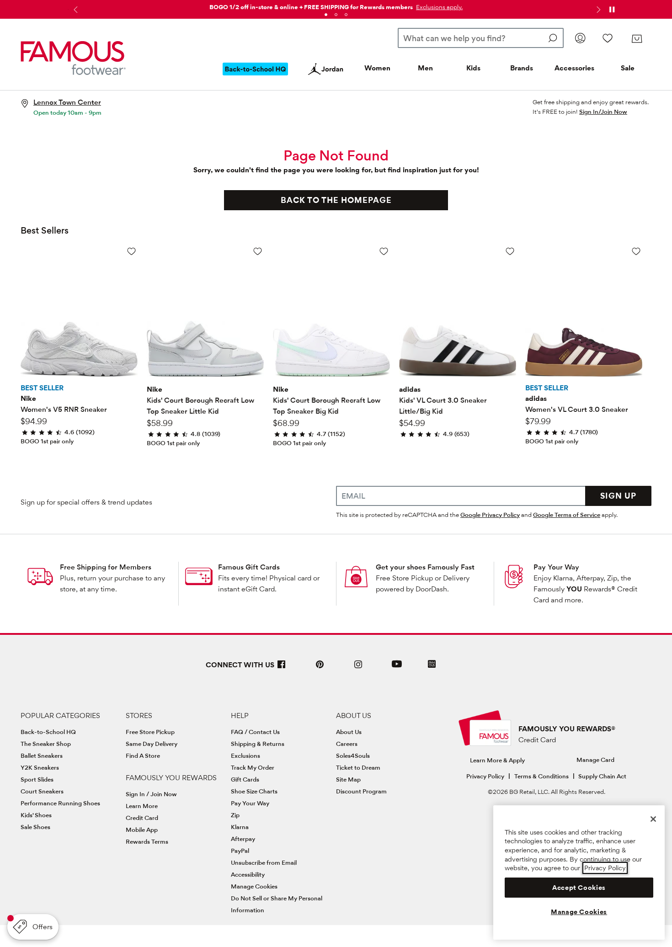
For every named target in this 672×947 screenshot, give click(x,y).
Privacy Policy (485, 776)
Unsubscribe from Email (264, 862)
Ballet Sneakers (42, 755)
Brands (521, 68)
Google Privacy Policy (490, 514)
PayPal (240, 850)
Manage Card (595, 759)
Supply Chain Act (602, 776)
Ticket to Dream (358, 767)
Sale (628, 68)
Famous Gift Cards (249, 567)
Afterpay (243, 838)
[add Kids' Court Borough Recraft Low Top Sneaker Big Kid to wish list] (384, 251)
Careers (346, 743)
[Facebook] (281, 668)
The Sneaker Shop (46, 743)
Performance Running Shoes (60, 803)
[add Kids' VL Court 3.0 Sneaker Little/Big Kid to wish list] (510, 251)
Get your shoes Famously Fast (425, 567)
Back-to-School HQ (48, 731)
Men (425, 68)
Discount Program (361, 791)
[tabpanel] (336, 5)
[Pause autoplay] (611, 9)
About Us (349, 731)
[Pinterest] (320, 668)
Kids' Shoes (36, 815)
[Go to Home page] (73, 58)
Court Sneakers (42, 791)
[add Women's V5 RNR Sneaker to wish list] (131, 251)
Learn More (142, 805)
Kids (473, 68)
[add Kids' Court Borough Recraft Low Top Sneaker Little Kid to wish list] (257, 251)
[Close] (653, 819)
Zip (235, 815)
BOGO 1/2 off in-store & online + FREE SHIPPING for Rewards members (311, 7)
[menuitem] (255, 76)
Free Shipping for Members (105, 567)
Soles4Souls (353, 755)
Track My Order (252, 767)
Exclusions (245, 755)
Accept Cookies (579, 887)
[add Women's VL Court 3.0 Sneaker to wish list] (636, 251)
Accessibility (248, 874)
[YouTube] (396, 668)
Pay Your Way (556, 567)
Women (377, 68)
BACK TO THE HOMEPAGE (336, 200)
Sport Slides (37, 779)
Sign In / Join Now (151, 794)
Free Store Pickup (150, 731)
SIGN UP (618, 495)
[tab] (326, 14)
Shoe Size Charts (254, 791)
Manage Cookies (254, 886)
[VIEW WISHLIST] (607, 38)
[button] (438, 7)
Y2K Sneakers (40, 767)
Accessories (574, 68)
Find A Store (143, 755)
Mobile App (142, 829)
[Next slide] (597, 9)
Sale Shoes (35, 826)
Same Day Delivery (151, 743)
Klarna (240, 826)
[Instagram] (358, 668)
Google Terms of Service (566, 514)
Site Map (348, 779)
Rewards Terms (147, 841)
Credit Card (142, 817)
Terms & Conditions (541, 776)
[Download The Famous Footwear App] (432, 664)
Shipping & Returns (257, 743)
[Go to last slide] (74, 9)
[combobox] (481, 38)
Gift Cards (245, 779)
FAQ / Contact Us (255, 731)
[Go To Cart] (636, 39)
